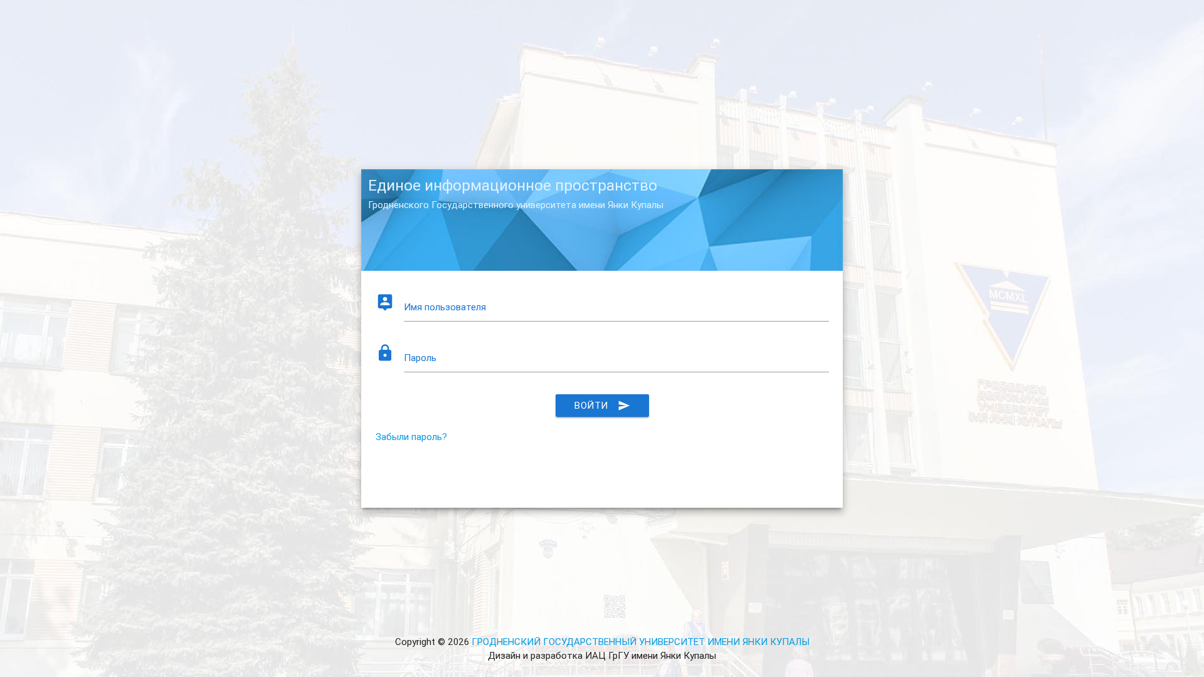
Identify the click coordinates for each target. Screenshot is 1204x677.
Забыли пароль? (411, 437)
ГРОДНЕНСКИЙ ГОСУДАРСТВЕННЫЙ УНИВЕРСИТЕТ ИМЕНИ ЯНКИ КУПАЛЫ (641, 642)
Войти (602, 405)
